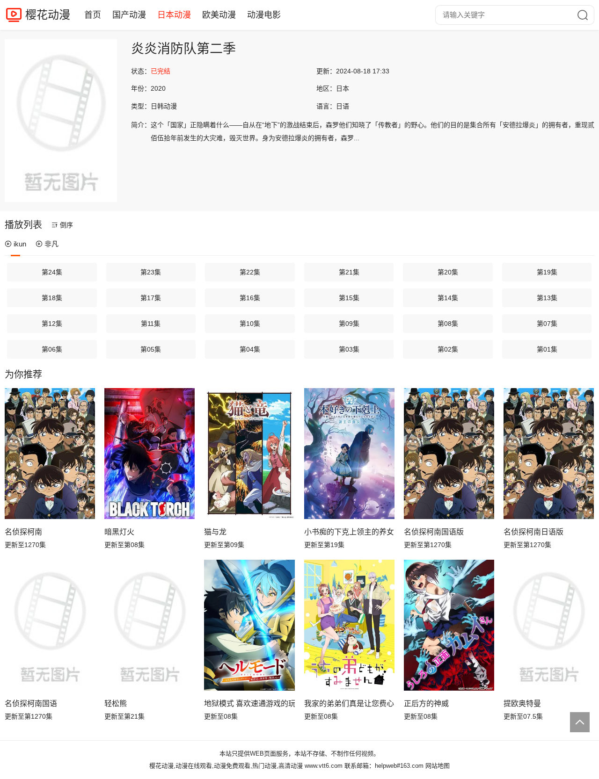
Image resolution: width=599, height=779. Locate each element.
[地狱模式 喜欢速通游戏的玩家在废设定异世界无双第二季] (249, 625)
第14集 (448, 298)
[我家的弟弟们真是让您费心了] (349, 625)
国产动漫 (129, 15)
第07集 (547, 323)
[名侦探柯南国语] (50, 625)
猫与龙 (215, 532)
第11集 (151, 323)
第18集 (52, 298)
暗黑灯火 (119, 532)
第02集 (448, 349)
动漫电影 (264, 15)
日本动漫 (174, 15)
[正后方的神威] (449, 625)
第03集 (349, 349)
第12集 (52, 323)
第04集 (250, 349)
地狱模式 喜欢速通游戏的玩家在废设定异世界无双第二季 (249, 703)
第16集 (250, 298)
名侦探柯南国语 (31, 703)
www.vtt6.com (324, 765)
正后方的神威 (426, 703)
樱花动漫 (47, 14)
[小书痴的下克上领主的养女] (349, 453)
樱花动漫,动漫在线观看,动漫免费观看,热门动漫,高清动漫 (226, 765)
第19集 (547, 272)
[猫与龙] (249, 453)
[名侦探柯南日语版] (549, 453)
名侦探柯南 (23, 532)
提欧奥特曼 (522, 703)
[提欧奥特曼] (549, 625)
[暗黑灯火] (149, 453)
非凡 (51, 244)
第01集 (547, 349)
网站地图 (437, 765)
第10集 (250, 323)
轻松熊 (115, 703)
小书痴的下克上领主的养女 (349, 532)
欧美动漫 (219, 15)
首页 (92, 15)
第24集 (52, 272)
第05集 (150, 349)
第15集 (349, 298)
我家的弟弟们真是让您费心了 (349, 703)
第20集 (448, 272)
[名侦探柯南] (50, 453)
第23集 (150, 272)
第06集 (52, 349)
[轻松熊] (149, 625)
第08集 (448, 323)
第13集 (547, 298)
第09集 (349, 323)
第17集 (150, 298)
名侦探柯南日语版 (533, 532)
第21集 (349, 272)
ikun (20, 244)
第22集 (250, 272)
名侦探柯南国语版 (434, 532)
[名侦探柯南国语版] (449, 453)
